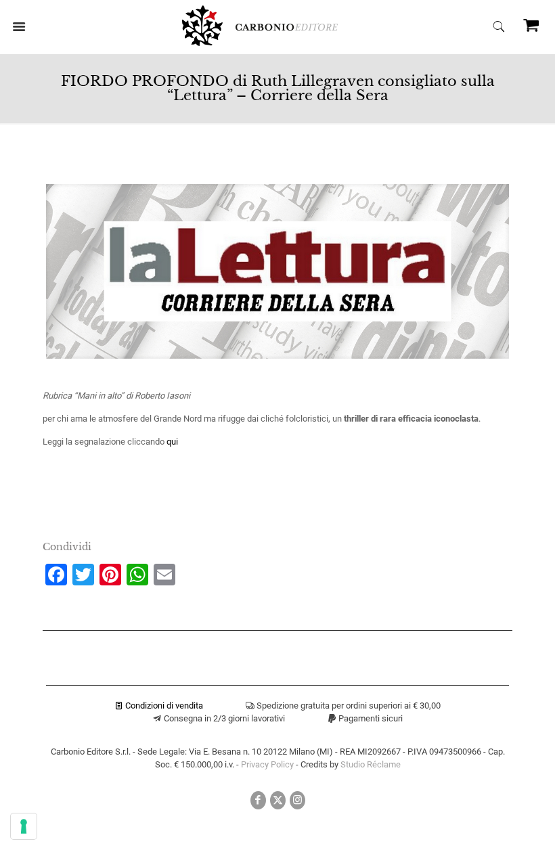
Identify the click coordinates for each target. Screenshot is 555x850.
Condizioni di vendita (163, 705)
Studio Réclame (370, 764)
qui (172, 442)
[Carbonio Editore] (260, 43)
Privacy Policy (267, 764)
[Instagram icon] (297, 800)
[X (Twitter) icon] (278, 800)
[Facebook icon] (258, 800)
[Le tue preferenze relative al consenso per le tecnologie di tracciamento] (24, 826)
